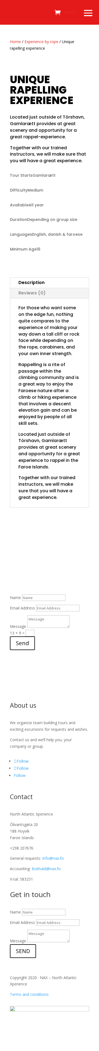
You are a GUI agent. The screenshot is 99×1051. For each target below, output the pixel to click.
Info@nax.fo (53, 858)
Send (22, 643)
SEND (23, 951)
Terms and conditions (29, 994)
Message (18, 626)
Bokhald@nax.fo (46, 868)
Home (15, 41)
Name (15, 597)
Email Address (22, 608)
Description (31, 282)
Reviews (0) (32, 293)
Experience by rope (41, 41)
